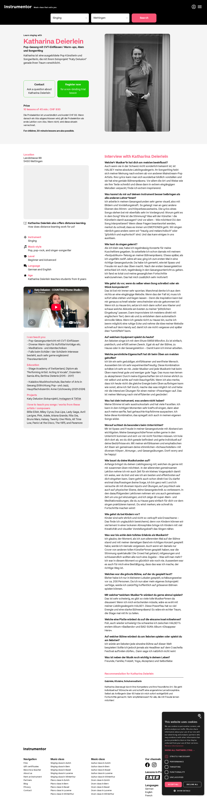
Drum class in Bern (100, 784)
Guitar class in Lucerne (101, 773)
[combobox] (199, 715)
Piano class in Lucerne (61, 790)
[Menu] (199, 6)
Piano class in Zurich (60, 780)
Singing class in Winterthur (63, 777)
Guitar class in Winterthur (103, 777)
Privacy (27, 787)
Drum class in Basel (100, 787)
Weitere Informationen (174, 746)
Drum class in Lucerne (101, 790)
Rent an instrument (33, 777)
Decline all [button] (192, 784)
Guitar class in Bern (100, 767)
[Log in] (194, 6)
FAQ (26, 763)
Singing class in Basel (61, 770)
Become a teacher (32, 770)
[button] (183, 750)
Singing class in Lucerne (62, 773)
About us (28, 773)
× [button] (200, 718)
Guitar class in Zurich (101, 763)
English (148, 792)
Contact (28, 790)
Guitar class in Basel (100, 770)
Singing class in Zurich (61, 763)
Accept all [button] (173, 784)
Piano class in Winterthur (62, 794)
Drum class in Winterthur (102, 794)
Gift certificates (31, 767)
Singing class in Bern (60, 767)
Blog (26, 784)
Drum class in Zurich (100, 780)
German (149, 789)
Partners (28, 780)
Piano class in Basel (60, 787)
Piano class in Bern (59, 784)
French (148, 796)
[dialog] (183, 753)
